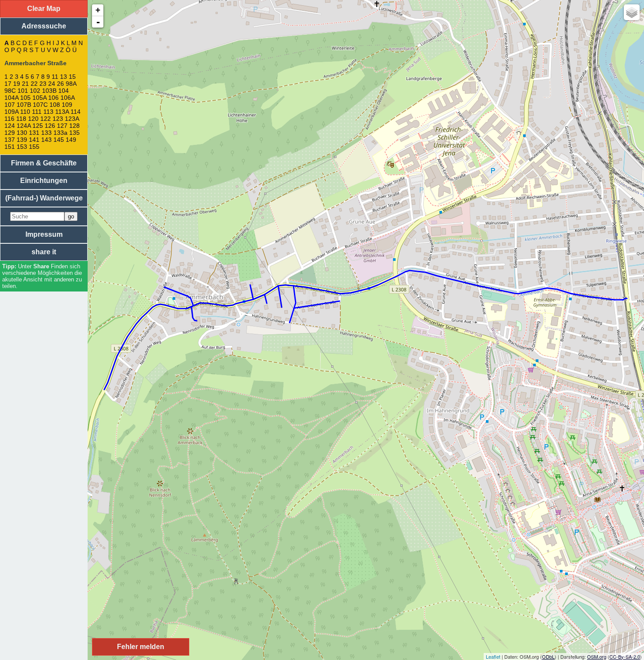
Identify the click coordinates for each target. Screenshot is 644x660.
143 (46, 139)
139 (22, 139)
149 (71, 139)
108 (55, 104)
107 (9, 104)
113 (48, 111)
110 (25, 111)
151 (9, 146)
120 (33, 118)
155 (34, 146)
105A (39, 97)
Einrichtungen (43, 180)
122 (45, 118)
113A (62, 111)
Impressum (44, 234)
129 (9, 132)
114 (76, 111)
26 (60, 83)
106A (67, 97)
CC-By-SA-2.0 (624, 656)
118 (21, 118)
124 (9, 125)
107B (24, 104)
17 (7, 83)
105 (25, 97)
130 (22, 132)
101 (23, 90)
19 (16, 83)
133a (60, 132)
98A (71, 83)
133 (46, 132)
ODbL (548, 656)
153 (22, 146)
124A (24, 125)
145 (58, 139)
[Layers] (632, 12)
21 (25, 83)
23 (42, 83)
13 (63, 76)
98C (10, 90)
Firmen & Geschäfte (44, 163)
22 (34, 83)
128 (74, 125)
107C (40, 104)
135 (74, 132)
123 (58, 118)
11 (55, 76)
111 (37, 111)
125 (37, 125)
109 (67, 104)
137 (9, 139)
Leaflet (493, 656)
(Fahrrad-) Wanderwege (44, 198)
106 (53, 97)
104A (11, 97)
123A (72, 118)
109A (11, 111)
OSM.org (596, 656)
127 (62, 125)
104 (63, 90)
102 (35, 90)
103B (49, 90)
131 (34, 132)
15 (72, 76)
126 (50, 125)
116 (9, 118)
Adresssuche (43, 26)
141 (34, 139)
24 (51, 83)
